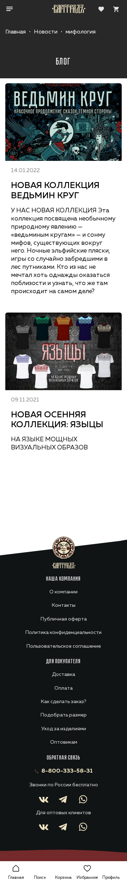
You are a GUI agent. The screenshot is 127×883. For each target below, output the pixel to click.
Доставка (63, 674)
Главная (15, 32)
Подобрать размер (64, 715)
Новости (46, 32)
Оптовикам (63, 742)
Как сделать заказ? (63, 701)
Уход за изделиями (63, 728)
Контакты (63, 605)
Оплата (63, 688)
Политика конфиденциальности (63, 632)
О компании (63, 591)
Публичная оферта (64, 619)
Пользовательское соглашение (63, 646)
